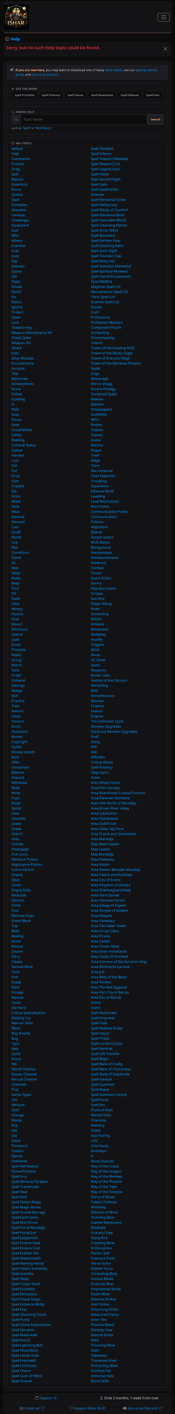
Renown (97, 700)
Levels (16, 823)
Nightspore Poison (27, 864)
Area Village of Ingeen (108, 905)
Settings (18, 685)
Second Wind (22, 966)
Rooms (96, 424)
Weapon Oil (21, 343)
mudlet (96, 639)
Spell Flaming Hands (28, 1263)
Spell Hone (99, 1099)
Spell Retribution (25, 1166)
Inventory (19, 184)
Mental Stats (101, 1115)
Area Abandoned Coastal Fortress (118, 793)
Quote (17, 271)
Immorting (99, 614)
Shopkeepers (101, 409)
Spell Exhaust (130, 95)
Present (18, 486)
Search (155, 119)
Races (95, 654)
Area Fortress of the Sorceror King (118, 961)
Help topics (100, 772)
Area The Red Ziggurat (109, 987)
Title (15, 373)
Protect (17, 312)
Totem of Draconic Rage (110, 358)
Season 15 (48, 1398)
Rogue (96, 450)
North (16, 291)
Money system (23, 752)
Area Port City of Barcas (110, 992)
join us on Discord (45, 74)
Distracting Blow (104, 1365)
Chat (15, 619)
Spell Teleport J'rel (105, 164)
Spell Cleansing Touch (29, 1314)
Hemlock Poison (25, 859)
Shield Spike (21, 337)
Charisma (98, 1120)
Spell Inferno (101, 153)
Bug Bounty (21, 1033)
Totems (97, 343)
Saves (95, 665)
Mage (95, 460)
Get (14, 465)
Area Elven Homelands (109, 951)
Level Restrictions (105, 501)
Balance (18, 772)
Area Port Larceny (105, 787)
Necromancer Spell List (109, 291)
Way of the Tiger (104, 1186)
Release (97, 399)
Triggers (97, 644)
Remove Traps (23, 915)
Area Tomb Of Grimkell (109, 956)
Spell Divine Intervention (31, 1324)
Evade (16, 982)
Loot (15, 460)
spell (26, 128)
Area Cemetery (103, 920)
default (17, 148)
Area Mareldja (102, 839)
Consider (19, 818)
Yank (15, 670)
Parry (16, 956)
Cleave (17, 961)
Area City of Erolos (106, 879)
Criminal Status (24, 445)
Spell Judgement (25, 1237)
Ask (14, 1099)
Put (14, 470)
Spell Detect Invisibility (30, 1268)
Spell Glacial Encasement (111, 276)
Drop (16, 475)
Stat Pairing (100, 1135)
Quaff (16, 532)
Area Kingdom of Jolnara (110, 885)
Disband (18, 680)
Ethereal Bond (102, 491)
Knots (16, 726)
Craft (95, 312)
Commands (21, 158)
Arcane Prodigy (103, 389)
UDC (94, 1140)
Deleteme (19, 1161)
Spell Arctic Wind (104, 230)
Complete (19, 204)
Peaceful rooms (103, 588)
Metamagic (100, 378)
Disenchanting (102, 337)
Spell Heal (19, 1191)
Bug (15, 1038)
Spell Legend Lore (105, 169)
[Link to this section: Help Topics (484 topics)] (34, 143)
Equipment (20, 225)
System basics (102, 537)
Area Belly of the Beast (109, 977)
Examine (18, 245)
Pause (16, 419)
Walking (18, 440)
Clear (16, 603)
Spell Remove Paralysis (30, 1181)
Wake (16, 578)
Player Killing (101, 603)
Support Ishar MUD (90, 1408)
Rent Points (100, 506)
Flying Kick (99, 1237)
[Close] (165, 49)
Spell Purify (21, 1319)
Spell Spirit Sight (104, 250)
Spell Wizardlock (25, 1350)
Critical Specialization (29, 1012)
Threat (96, 573)
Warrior (97, 445)
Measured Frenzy (105, 1314)
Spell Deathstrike (104, 189)
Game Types (21, 1094)
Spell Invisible (22, 1273)
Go (14, 296)
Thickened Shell (103, 1360)
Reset (16, 803)
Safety (17, 435)
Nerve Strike (101, 1263)
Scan (15, 250)
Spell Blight (100, 1058)
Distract (18, 900)
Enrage (17, 992)
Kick (15, 977)
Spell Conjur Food (26, 1283)
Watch (17, 302)
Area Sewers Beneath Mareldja (115, 869)
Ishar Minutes (23, 358)
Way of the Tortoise (106, 1191)
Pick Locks (20, 854)
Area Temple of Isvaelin (109, 910)
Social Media (22, 429)
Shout (16, 1058)
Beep (16, 583)
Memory (98, 1125)
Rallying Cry (21, 1018)
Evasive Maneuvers (106, 1222)
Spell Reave (100, 1089)
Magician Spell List (106, 286)
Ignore (17, 307)
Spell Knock (21, 1340)
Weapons (98, 670)
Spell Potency (51, 95)
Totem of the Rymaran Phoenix (116, 363)
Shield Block (21, 920)
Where (17, 240)
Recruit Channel (24, 1079)
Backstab (19, 895)
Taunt (16, 1002)
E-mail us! (32, 1408)
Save (15, 424)
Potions (97, 521)
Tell (14, 276)
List (14, 1135)
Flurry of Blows (103, 1197)
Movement (99, 629)
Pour (15, 588)
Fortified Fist (101, 1370)
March (17, 665)
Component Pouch (106, 327)
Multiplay (98, 634)
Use (15, 542)
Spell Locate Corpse (106, 1043)
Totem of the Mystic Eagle (112, 353)
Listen (16, 885)
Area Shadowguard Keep (111, 890)
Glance (17, 634)
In (13, 404)
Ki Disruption (101, 1248)
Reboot (17, 179)
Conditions (20, 552)
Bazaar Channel (24, 1074)
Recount (18, 521)
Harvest (18, 455)
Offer (16, 762)
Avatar (96, 440)
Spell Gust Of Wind (27, 1376)
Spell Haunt (75, 95)
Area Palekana (102, 859)
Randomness (101, 552)
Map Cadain (100, 849)
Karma (96, 583)
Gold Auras (100, 1145)
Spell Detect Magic (26, 1202)
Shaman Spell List (105, 302)
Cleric (95, 465)
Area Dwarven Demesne (110, 798)
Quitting (18, 399)
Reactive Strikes (103, 1299)
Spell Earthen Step (105, 240)
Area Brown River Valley (110, 808)
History (17, 614)
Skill (15, 695)
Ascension (20, 731)
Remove (18, 516)
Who (15, 235)
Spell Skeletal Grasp (107, 1028)
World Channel (23, 1069)
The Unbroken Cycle (107, 721)
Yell (14, 1064)
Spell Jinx (98, 1104)
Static (16, 598)
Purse (16, 189)
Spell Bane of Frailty (106, 1064)
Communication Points (109, 511)
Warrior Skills (22, 1023)
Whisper (18, 1104)
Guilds (17, 747)
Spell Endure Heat (26, 1243)
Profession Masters (106, 322)
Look (15, 256)
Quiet (16, 1053)
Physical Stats (102, 1110)
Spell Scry (19, 1176)
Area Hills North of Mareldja (113, 803)
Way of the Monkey (106, 1176)
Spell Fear (153, 95)
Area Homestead (104, 818)
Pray (15, 1089)
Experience (100, 486)
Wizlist (96, 619)
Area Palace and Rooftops (112, 874)
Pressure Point (103, 1258)
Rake (95, 1340)
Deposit (18, 777)
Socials (96, 307)
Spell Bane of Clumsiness (111, 1069)
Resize (17, 1120)
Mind (95, 649)
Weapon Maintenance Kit (32, 332)
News (16, 1028)
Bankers (97, 404)
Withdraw (19, 782)
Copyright (20, 741)
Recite (16, 537)
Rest (15, 568)
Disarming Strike (104, 1309)
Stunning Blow (102, 1217)
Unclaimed (20, 767)
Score (16, 389)
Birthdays (98, 1151)
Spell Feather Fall (25, 1253)
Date (15, 813)
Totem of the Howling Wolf (112, 348)
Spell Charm (21, 1370)
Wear (16, 511)
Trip (15, 925)
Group (17, 660)
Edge (95, 373)
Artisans (97, 624)
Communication (104, 516)
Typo (15, 1043)
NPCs (95, 419)
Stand (16, 557)
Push (16, 798)
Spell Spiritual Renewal (109, 271)
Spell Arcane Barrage (28, 1212)
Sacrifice (98, 598)
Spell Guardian (103, 1084)
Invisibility (99, 414)
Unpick (17, 874)
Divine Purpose (24, 1171)
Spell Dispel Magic (26, 1299)
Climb (16, 905)
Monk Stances (102, 1161)
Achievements (23, 383)
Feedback (98, 562)
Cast (15, 527)
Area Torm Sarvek (105, 895)
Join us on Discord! (143, 1408)
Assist (16, 941)
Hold (15, 506)
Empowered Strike (106, 1289)
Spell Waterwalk (24, 1335)
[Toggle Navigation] (164, 17)
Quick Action (101, 578)
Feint (15, 987)
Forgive (97, 593)
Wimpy (17, 608)
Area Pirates (101, 936)
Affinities (98, 757)
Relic (94, 690)
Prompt (18, 164)
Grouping (98, 481)
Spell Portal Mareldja (28, 1227)
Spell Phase (100, 1038)
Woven (17, 736)
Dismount (20, 629)
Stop (15, 414)
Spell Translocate (25, 1186)
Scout (16, 644)
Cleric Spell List (103, 296)
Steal (15, 879)
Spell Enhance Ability (28, 1304)
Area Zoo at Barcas (106, 997)
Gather (17, 450)
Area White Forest (105, 782)
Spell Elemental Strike (108, 199)
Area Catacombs (104, 813)
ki (92, 1156)
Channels (19, 1084)
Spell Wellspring (104, 204)
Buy (15, 1125)
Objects (97, 429)
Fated (16, 716)
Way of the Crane (105, 1166)
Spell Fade (99, 1023)
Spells (95, 368)
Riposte (18, 997)
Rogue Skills (21, 890)
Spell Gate (99, 184)
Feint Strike (100, 1304)
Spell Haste (100, 174)
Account (18, 368)
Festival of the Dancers (109, 680)
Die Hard (19, 1007)
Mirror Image (102, 383)
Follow (17, 394)
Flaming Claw (101, 1329)
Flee (15, 547)
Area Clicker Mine (105, 946)
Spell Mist (19, 1197)
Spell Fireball (22, 1381)
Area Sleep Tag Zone (107, 828)
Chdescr (18, 1151)
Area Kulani (100, 864)
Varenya (18, 215)
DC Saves (98, 660)
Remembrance (103, 695)
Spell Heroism (23, 1329)
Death (96, 1130)
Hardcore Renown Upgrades (114, 731)
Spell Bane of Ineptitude (110, 1074)
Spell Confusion (24, 1365)
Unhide (17, 844)
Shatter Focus (102, 1268)
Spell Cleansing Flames (109, 225)
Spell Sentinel (101, 1048)
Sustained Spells (104, 394)
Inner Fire (98, 1319)
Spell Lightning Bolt (27, 1345)
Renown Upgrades (106, 726)
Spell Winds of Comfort (109, 210)
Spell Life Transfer (105, 1053)
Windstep (98, 1207)
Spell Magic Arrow (26, 1207)
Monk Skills (100, 1381)
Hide (15, 839)
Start (15, 199)
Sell (14, 1130)
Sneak (16, 828)
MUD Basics (43, 128)
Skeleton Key (22, 327)
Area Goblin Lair (104, 823)
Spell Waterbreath (26, 1258)
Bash (15, 931)
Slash (95, 1350)
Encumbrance (23, 363)
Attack (17, 348)
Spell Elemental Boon (108, 215)
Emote (17, 286)
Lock (15, 322)
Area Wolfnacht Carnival (110, 966)
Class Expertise (103, 475)
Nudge (17, 690)
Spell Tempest (102, 148)
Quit (15, 230)
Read (16, 787)
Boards (96, 532)
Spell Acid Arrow (25, 1222)
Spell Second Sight (106, 179)
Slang (95, 741)
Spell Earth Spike (25, 1217)
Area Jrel (97, 972)
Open (16, 317)
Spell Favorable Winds (108, 220)
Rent (15, 757)
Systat (16, 808)
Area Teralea (101, 982)
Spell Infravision (24, 1294)
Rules (95, 608)
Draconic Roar (102, 1283)
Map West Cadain (105, 844)
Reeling (17, 936)
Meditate (98, 1227)
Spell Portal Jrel (24, 1232)
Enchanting (100, 332)
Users (95, 1007)
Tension (18, 721)
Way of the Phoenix (106, 1181)
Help (15, 153)
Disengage (20, 849)
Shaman (97, 194)
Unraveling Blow (104, 1273)
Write (16, 793)
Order (16, 675)
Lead (15, 639)
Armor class (100, 675)
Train (16, 706)
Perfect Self (100, 1253)
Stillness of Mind (104, 1212)
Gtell (15, 1110)
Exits (15, 353)
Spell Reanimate (102, 95)
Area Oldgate (101, 915)
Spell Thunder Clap (106, 256)
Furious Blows (102, 1278)
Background (101, 547)
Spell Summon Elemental (111, 266)
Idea (15, 1048)
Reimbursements (105, 557)
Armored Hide (102, 1376)
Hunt (16, 972)
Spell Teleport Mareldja (109, 158)
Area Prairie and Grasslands (113, 833)
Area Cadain (100, 941)
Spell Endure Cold (26, 1248)
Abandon (19, 210)
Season (97, 711)
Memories (20, 378)
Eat (14, 491)
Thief (95, 455)
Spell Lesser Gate (25, 1355)
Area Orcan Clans (105, 931)
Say (14, 261)
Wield (16, 501)
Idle (94, 752)
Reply (16, 281)
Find (15, 910)
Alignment (99, 527)
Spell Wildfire (101, 281)
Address (18, 266)
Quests (17, 194)
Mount (17, 624)
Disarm (17, 951)
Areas (95, 777)
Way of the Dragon (106, 1171)
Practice (18, 700)
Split (15, 174)
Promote (19, 649)
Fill (14, 593)
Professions (100, 317)
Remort (18, 711)
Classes (97, 435)
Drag (16, 169)
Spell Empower (103, 1018)
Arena (96, 1002)
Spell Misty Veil (103, 261)
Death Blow (100, 1294)
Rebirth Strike (102, 1335)
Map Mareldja (102, 854)
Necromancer (102, 470)
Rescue (17, 946)
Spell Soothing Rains (107, 245)
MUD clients (113, 70)
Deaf (95, 736)
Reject (16, 654)
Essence (97, 706)
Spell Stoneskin (103, 235)
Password (20, 1145)
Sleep (16, 573)
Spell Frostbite (25, 95)
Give (15, 481)
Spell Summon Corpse (109, 1094)
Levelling (98, 496)
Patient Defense (104, 1202)
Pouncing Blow (103, 1345)
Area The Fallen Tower (108, 925)
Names (17, 1156)
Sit (14, 562)
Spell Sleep (20, 1278)
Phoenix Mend (102, 1324)
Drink (16, 496)
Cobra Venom (23, 869)
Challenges (20, 220)
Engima (97, 716)
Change (18, 1115)
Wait (15, 409)
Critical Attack (102, 762)
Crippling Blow (102, 1243)
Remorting (99, 685)
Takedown (99, 1355)
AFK (94, 747)
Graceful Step (102, 1232)
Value (16, 1140)
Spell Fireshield (24, 1360)
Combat (97, 568)
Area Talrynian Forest (108, 900)
